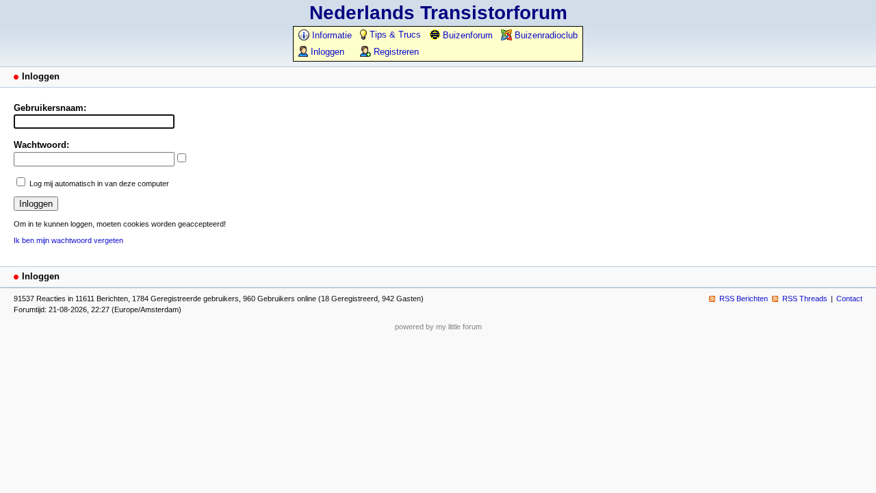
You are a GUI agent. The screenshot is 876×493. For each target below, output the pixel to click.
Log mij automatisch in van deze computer (99, 183)
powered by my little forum (438, 327)
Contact (849, 298)
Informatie (330, 35)
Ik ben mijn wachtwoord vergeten (68, 240)
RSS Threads (804, 298)
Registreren (395, 52)
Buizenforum (466, 35)
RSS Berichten (743, 298)
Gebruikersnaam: (50, 108)
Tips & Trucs (394, 34)
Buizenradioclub (545, 35)
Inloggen (326, 52)
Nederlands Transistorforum (438, 12)
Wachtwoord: (41, 145)
